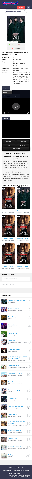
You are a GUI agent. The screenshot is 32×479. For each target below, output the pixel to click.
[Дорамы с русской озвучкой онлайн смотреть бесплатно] (10, 3)
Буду (9, 145)
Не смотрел (16, 149)
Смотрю (9, 141)
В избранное (17, 48)
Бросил (22, 145)
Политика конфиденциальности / (20, 476)
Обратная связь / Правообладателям (19, 475)
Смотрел (23, 141)
